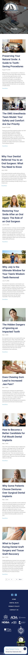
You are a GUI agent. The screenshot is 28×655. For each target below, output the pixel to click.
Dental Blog (14, 603)
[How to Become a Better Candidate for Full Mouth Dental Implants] (14, 419)
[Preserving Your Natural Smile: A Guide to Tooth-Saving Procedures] (14, 46)
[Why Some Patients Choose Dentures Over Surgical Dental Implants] (14, 475)
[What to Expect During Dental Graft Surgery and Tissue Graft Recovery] (14, 533)
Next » (20, 579)
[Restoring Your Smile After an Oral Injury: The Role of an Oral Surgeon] (14, 201)
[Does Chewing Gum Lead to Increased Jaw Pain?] (14, 367)
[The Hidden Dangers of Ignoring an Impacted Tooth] (14, 314)
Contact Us (14, 610)
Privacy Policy (14, 606)
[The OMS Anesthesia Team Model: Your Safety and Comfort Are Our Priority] (14, 103)
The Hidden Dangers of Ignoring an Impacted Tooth (13, 328)
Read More (5, 88)
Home (14, 599)
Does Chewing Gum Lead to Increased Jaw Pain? (13, 381)
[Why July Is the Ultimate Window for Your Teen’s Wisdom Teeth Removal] (14, 257)
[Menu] (25, 8)
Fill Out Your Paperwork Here (13, 651)
